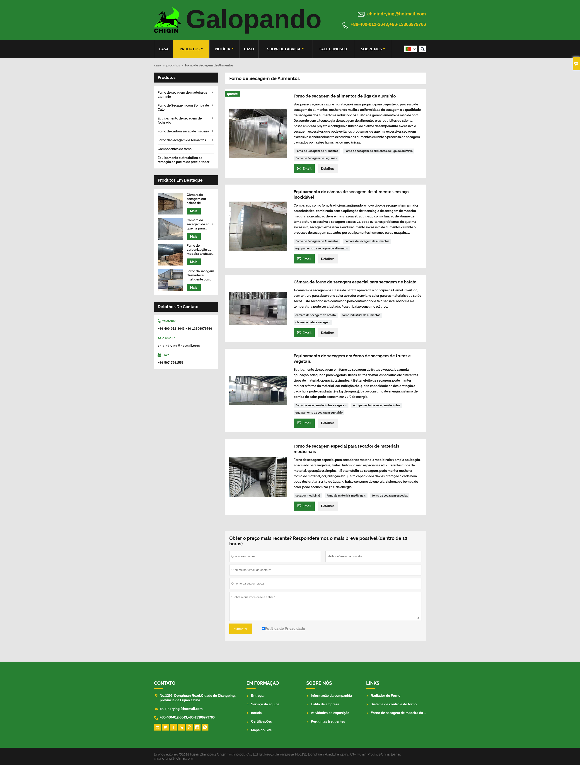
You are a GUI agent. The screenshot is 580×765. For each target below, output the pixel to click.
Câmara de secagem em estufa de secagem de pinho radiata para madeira (200, 199)
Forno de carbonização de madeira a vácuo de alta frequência (200, 250)
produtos (190, 49)
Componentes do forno (174, 149)
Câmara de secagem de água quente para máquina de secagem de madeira (200, 224)
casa (164, 49)
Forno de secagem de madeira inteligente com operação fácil (200, 275)
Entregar (258, 695)
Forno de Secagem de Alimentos (316, 151)
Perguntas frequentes (328, 721)
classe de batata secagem (312, 322)
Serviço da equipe (265, 704)
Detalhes (327, 169)
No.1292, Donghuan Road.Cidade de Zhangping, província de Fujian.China (198, 698)
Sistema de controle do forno (394, 704)
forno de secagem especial (390, 495)
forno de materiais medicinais (346, 495)
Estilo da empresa (325, 704)
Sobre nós (371, 49)
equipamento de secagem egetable (319, 412)
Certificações (261, 721)
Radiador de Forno (385, 695)
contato (164, 683)
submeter (240, 629)
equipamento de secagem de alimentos (321, 248)
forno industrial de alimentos (361, 315)
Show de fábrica (283, 49)
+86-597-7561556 (171, 363)
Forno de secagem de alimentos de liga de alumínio (379, 151)
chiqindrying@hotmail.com (396, 13)
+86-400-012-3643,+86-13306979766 (388, 24)
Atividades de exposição (330, 713)
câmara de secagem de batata (315, 315)
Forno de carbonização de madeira (183, 131)
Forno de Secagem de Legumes (316, 158)
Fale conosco (333, 49)
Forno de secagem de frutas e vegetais (321, 405)
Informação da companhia (331, 695)
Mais (193, 211)
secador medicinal (307, 495)
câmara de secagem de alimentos (367, 241)
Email (304, 168)
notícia (222, 49)
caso (249, 49)
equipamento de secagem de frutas (376, 405)
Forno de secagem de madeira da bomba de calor (409, 713)
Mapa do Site (261, 730)
